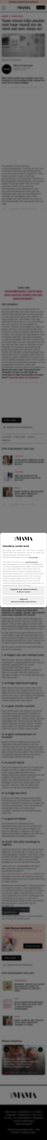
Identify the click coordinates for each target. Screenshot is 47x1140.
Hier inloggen (33, 557)
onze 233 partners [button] (31, 562)
